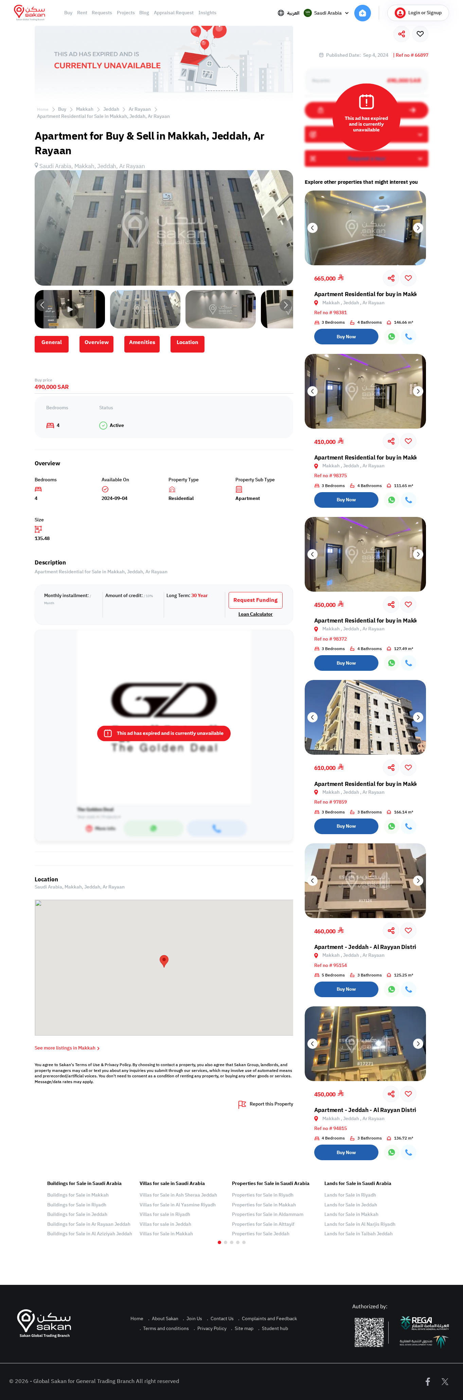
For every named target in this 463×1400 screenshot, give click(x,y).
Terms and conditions (164, 1328)
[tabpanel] (90, 1208)
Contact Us (220, 1318)
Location (187, 342)
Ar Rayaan (140, 109)
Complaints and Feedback (267, 1318)
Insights (207, 13)
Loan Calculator (255, 614)
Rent (82, 13)
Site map (242, 1328)
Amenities (142, 342)
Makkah (84, 109)
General (51, 342)
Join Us (192, 1318)
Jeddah (111, 109)
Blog (144, 13)
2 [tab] (225, 1242)
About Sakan (163, 1318)
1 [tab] (219, 1242)
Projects (126, 13)
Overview (97, 342)
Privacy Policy (210, 1328)
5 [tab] (244, 1242)
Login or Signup (425, 12)
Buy (68, 13)
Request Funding (255, 600)
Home (43, 109)
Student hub (273, 1328)
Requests (102, 13)
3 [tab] (231, 1242)
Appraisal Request (174, 13)
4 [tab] (237, 1242)
